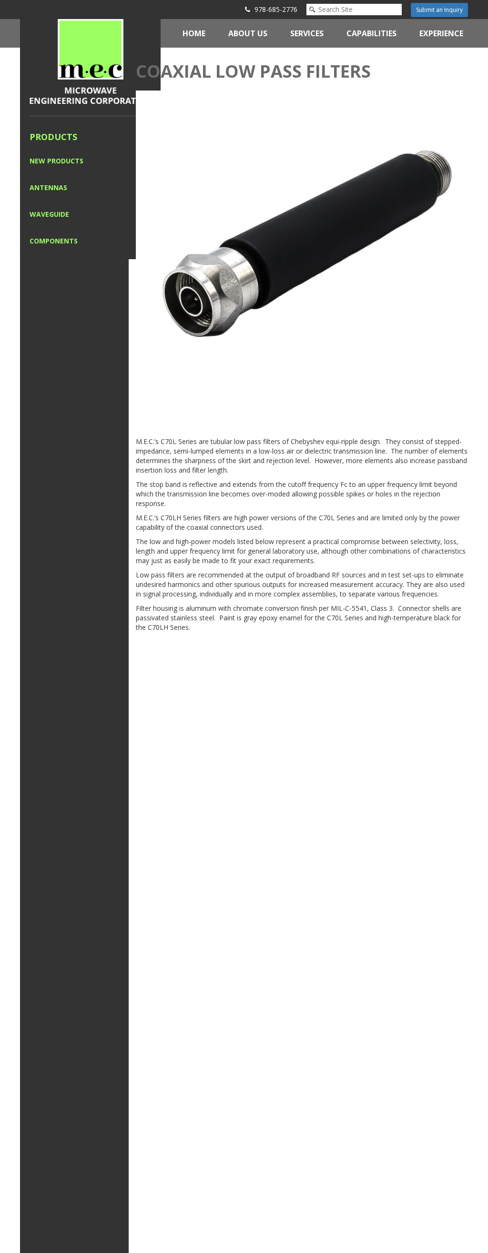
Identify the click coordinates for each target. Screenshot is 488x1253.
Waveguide (49, 214)
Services (307, 33)
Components (54, 240)
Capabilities (371, 33)
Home (194, 33)
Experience (441, 33)
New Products (56, 160)
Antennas (48, 187)
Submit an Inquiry (439, 10)
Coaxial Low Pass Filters (253, 71)
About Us (247, 33)
